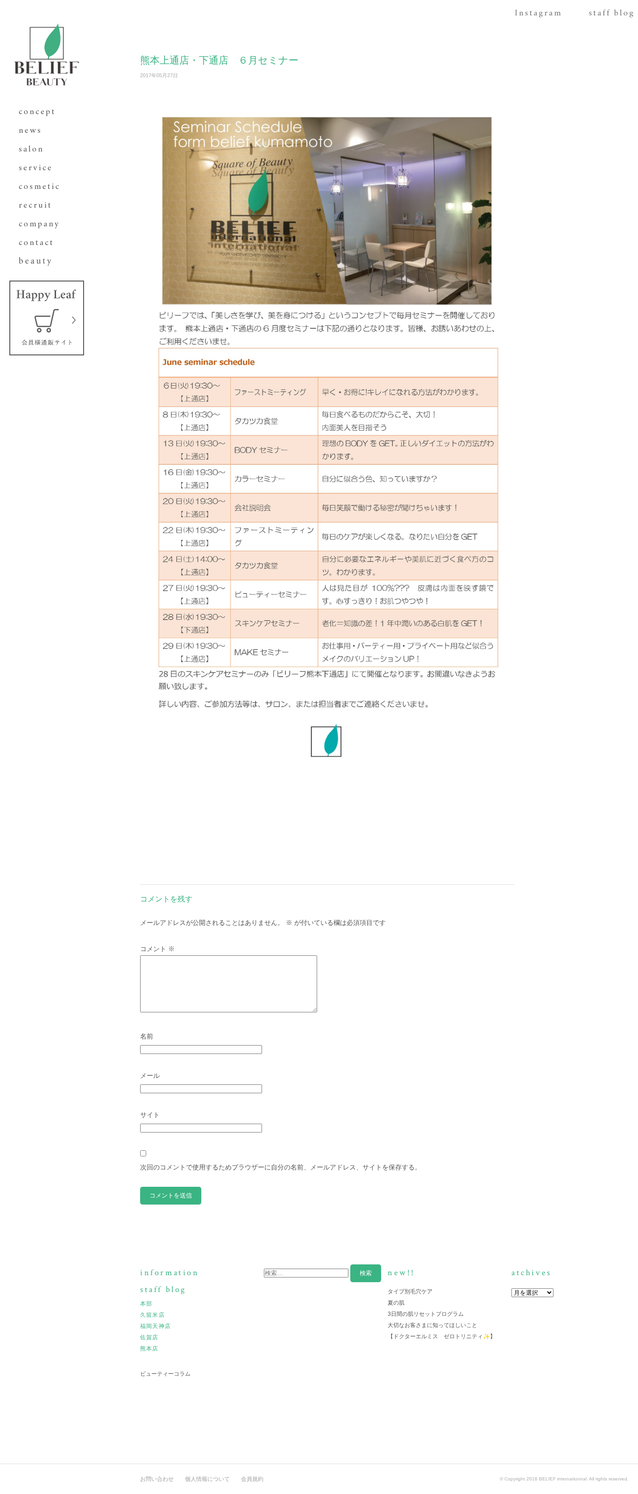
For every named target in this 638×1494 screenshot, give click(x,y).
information (169, 1272)
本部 (146, 1303)
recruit (42, 205)
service (42, 168)
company (42, 224)
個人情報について (207, 1479)
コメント (157, 949)
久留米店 (152, 1315)
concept (42, 112)
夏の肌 (396, 1302)
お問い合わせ (157, 1479)
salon (42, 149)
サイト (150, 1115)
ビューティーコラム (165, 1374)
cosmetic (42, 187)
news (42, 131)
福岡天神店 (155, 1326)
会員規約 (252, 1479)
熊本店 (149, 1348)
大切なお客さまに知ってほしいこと (432, 1325)
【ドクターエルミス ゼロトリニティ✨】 (442, 1336)
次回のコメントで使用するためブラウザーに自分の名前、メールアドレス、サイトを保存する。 (280, 1167)
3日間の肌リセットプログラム (426, 1314)
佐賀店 (149, 1337)
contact (42, 243)
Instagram (538, 15)
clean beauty (42, 262)
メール (150, 1075)
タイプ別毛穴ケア (410, 1291)
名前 (146, 1036)
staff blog (611, 15)
